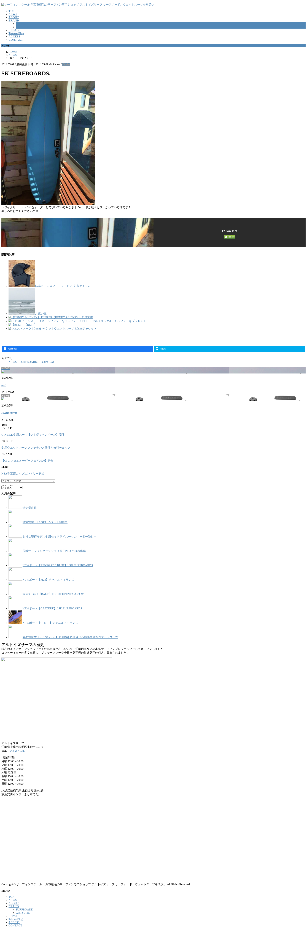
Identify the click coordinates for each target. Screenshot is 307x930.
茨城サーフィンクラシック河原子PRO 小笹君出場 (54, 550)
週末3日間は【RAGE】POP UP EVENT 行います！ (55, 594)
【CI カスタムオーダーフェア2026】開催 (27, 460)
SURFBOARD (24, 23)
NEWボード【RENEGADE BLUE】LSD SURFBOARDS (58, 565)
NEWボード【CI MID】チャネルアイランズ (50, 622)
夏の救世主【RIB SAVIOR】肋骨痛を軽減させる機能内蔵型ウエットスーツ (70, 637)
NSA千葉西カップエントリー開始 (22, 473)
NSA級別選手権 (9, 412)
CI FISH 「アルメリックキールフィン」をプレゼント (112, 321)
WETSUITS (23, 26)
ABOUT (14, 903)
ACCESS (14, 922)
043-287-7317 (18, 750)
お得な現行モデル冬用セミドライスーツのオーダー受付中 (59, 536)
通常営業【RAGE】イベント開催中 (45, 522)
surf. (3, 385)
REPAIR (14, 915)
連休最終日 (30, 507)
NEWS (66, 64)
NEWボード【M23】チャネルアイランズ (48, 579)
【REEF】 (30, 324)
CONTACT (15, 925)
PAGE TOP (297, 898)
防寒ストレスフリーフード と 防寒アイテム (63, 285)
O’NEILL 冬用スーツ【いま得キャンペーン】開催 (32, 434)
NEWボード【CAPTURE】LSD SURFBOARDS (52, 608)
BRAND (14, 906)
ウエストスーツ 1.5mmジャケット (75, 328)
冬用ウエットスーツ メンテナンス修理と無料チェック (35, 447)
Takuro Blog (47, 361)
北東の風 (41, 313)
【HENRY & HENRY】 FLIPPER (72, 317)
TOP (11, 896)
